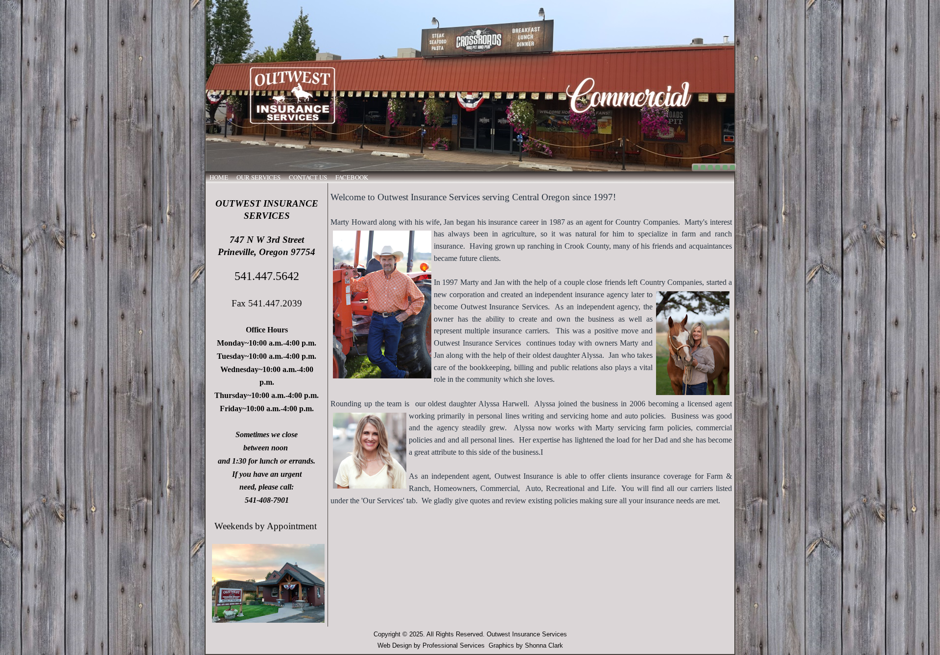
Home (219, 177)
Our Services (258, 177)
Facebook (351, 177)
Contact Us (308, 177)
